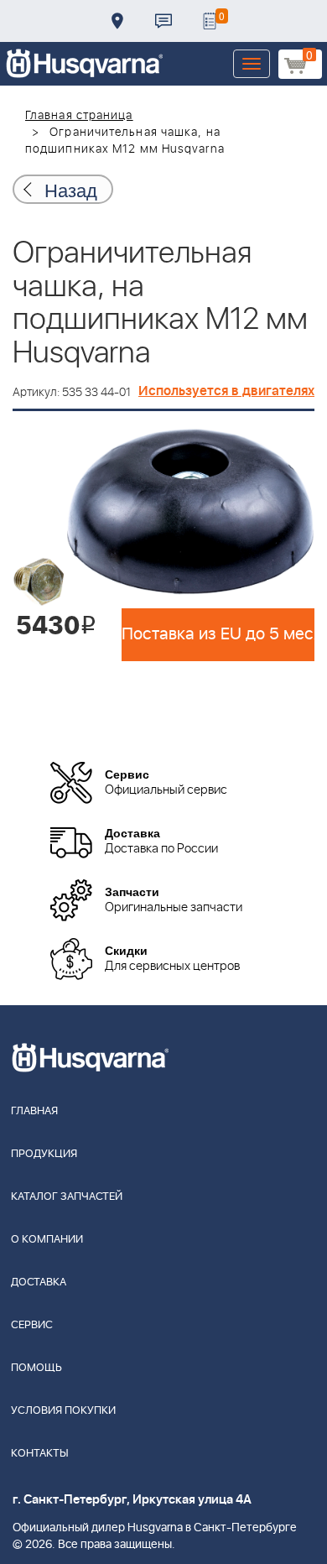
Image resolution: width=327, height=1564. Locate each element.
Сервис (32, 1325)
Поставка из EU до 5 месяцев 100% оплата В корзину (218, 634)
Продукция (44, 1154)
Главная (34, 1111)
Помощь (36, 1368)
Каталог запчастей (66, 1197)
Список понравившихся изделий (209, 21)
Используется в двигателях (226, 391)
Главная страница (79, 115)
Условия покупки (63, 1411)
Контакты (163, 21)
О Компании (47, 1240)
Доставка (117, 21)
